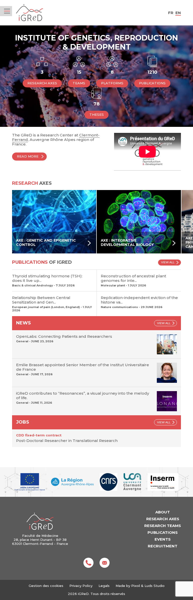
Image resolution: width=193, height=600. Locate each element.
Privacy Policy (80, 586)
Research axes (162, 518)
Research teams (162, 525)
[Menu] (7, 11)
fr (170, 12)
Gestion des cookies (46, 586)
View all (167, 262)
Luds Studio (154, 586)
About (162, 512)
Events (163, 539)
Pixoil (135, 586)
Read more (27, 156)
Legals (104, 586)
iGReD (29, 12)
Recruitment (162, 546)
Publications (163, 532)
